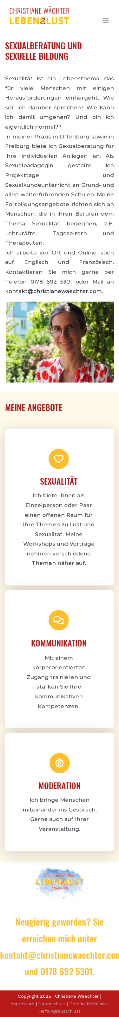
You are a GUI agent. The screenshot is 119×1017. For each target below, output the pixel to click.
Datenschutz (52, 1003)
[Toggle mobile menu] (106, 20)
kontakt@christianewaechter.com (53, 291)
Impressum (22, 1003)
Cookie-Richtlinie (87, 1003)
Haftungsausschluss (59, 1011)
